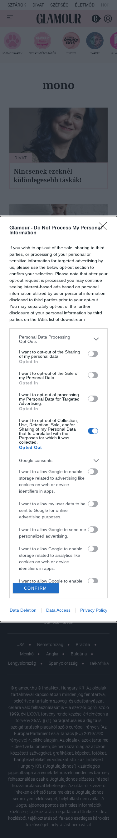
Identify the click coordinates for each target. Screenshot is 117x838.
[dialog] (58, 419)
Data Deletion (23, 610)
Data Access (58, 610)
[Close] (105, 228)
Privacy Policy (93, 610)
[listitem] (58, 339)
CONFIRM (35, 588)
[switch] (93, 354)
